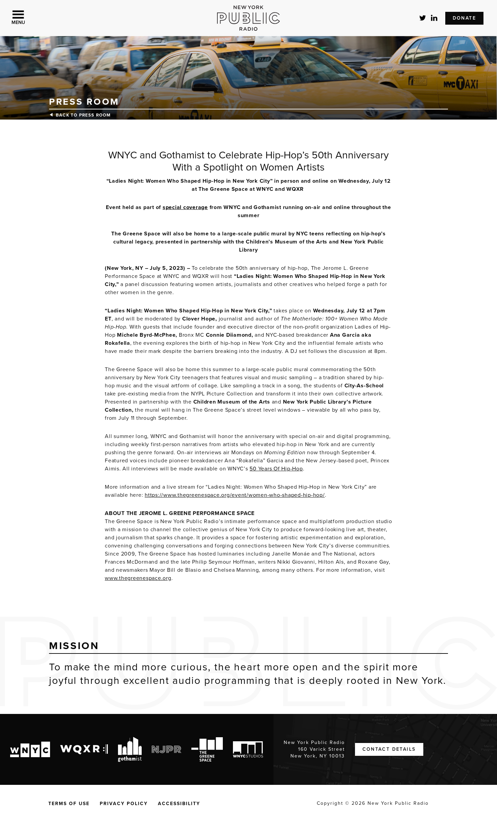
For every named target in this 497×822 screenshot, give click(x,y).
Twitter (423, 18)
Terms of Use (69, 803)
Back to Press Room (83, 115)
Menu (18, 22)
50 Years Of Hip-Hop (276, 468)
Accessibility (179, 803)
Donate (464, 18)
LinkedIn (434, 18)
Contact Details (389, 749)
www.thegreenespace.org (138, 578)
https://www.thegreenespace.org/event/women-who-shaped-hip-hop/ (235, 495)
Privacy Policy (124, 803)
